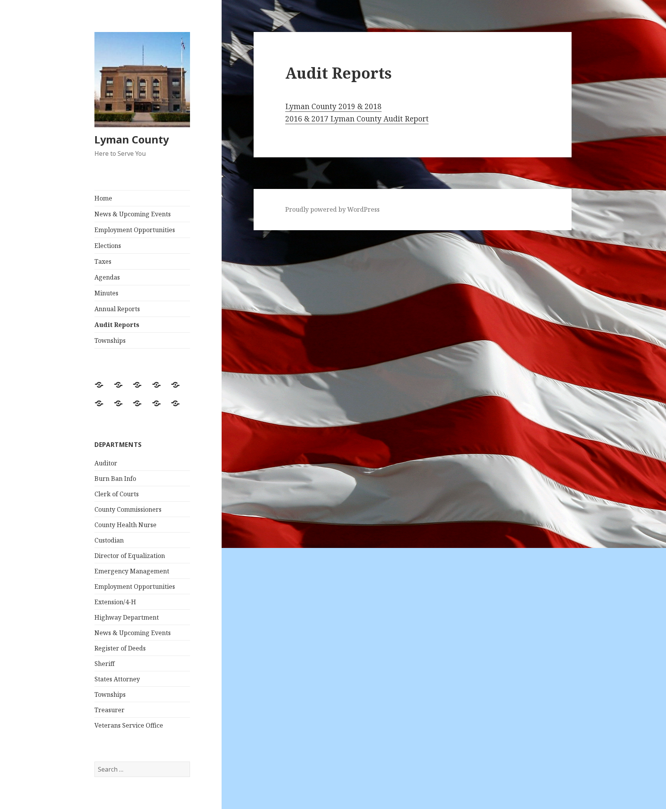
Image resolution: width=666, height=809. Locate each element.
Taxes (102, 261)
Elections (107, 245)
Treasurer (109, 710)
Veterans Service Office (128, 725)
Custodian (109, 540)
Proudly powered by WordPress (332, 209)
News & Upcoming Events (132, 214)
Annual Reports (117, 309)
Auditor (105, 463)
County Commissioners (127, 509)
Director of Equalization (129, 555)
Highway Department (126, 617)
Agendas (107, 277)
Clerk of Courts (116, 494)
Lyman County (131, 139)
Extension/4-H (115, 602)
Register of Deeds (120, 648)
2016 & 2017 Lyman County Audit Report (357, 119)
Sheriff (104, 663)
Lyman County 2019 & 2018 (333, 106)
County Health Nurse (125, 525)
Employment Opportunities (134, 230)
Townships (110, 340)
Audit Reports (116, 324)
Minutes (106, 293)
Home (103, 198)
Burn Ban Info (115, 478)
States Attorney (117, 679)
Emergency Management (131, 571)
